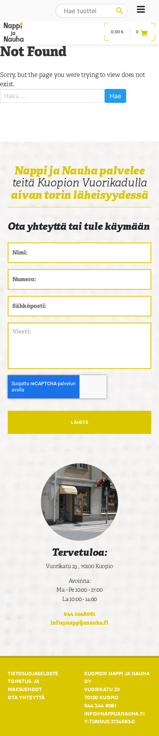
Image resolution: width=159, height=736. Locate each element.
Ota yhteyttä (26, 697)
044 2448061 (79, 613)
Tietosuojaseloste (33, 673)
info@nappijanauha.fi (79, 622)
